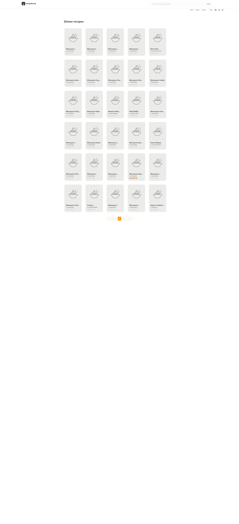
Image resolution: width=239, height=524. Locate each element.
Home (191, 10)
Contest (204, 10)
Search (209, 4)
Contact (197, 10)
